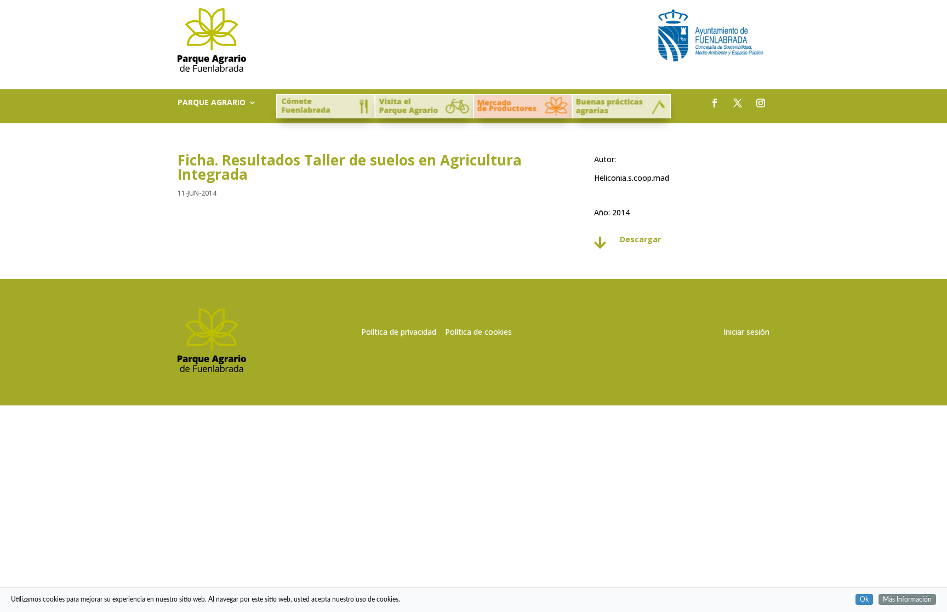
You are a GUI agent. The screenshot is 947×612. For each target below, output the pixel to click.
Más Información (907, 599)
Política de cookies (478, 332)
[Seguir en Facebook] (714, 103)
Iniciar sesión (746, 332)
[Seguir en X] (737, 103)
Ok (864, 599)
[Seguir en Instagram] (760, 103)
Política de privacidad (398, 332)
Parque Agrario (212, 103)
